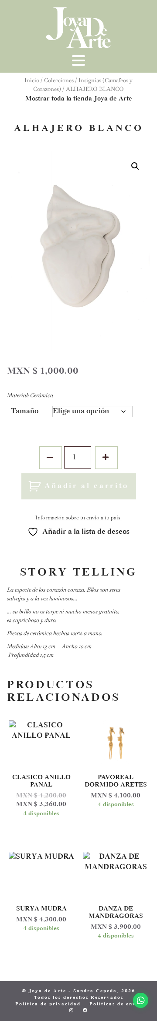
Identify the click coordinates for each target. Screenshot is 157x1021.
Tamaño (24, 411)
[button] (135, 166)
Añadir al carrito (86, 486)
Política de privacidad (48, 1004)
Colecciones (59, 80)
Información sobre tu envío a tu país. (78, 517)
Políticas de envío (115, 1004)
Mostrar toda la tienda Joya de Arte (78, 99)
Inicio (31, 80)
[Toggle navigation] (78, 64)
